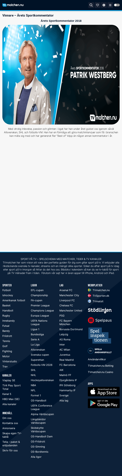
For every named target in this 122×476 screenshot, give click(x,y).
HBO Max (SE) (11, 399)
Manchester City (69, 295)
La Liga (35, 344)
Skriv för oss (10, 450)
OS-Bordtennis (39, 451)
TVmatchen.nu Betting (100, 365)
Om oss (6, 418)
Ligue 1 (35, 329)
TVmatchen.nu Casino (100, 372)
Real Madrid (66, 359)
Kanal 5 (6, 394)
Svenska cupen (40, 354)
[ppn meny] (110, 5)
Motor (6, 356)
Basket (6, 305)
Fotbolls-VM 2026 (41, 364)
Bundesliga (37, 334)
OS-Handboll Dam (42, 436)
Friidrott (7, 336)
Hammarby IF (67, 390)
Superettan (37, 359)
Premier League (40, 305)
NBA (33, 385)
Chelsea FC (66, 305)
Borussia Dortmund (71, 329)
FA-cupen (36, 300)
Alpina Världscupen (42, 414)
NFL (33, 390)
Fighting (7, 351)
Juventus (64, 354)
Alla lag (63, 400)
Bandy (6, 330)
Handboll (7, 310)
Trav (5, 366)
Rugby (6, 315)
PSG (61, 315)
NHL (33, 375)
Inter (62, 344)
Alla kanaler (9, 404)
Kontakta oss (10, 423)
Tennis (6, 341)
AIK (61, 370)
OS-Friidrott (38, 441)
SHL (33, 370)
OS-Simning (38, 446)
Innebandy (8, 320)
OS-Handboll (38, 400)
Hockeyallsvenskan (42, 380)
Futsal (5, 325)
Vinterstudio (9, 361)
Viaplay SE (8, 380)
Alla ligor (36, 456)
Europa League (40, 315)
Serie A (35, 339)
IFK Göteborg (67, 385)
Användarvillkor (97, 359)
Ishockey (7, 295)
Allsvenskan (38, 349)
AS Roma (64, 339)
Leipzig (63, 334)
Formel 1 (36, 395)
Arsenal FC (65, 290)
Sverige (63, 395)
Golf (4, 346)
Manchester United (70, 310)
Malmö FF (65, 375)
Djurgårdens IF (68, 380)
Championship (39, 295)
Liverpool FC (67, 300)
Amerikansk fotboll (13, 300)
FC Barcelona (67, 364)
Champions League (42, 310)
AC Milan (64, 349)
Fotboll (6, 290)
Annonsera (8, 428)
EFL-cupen (37, 290)
